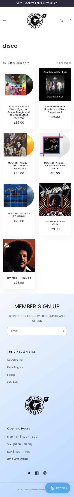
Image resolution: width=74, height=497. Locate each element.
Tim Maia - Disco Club (55, 223)
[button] (4, 21)
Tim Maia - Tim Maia (19, 277)
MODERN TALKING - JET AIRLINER (19, 215)
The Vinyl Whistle (31, 490)
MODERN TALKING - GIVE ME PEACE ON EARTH (55, 166)
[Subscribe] (63, 331)
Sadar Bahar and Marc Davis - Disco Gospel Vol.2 (55, 109)
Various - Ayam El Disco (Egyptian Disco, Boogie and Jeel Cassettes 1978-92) (19, 112)
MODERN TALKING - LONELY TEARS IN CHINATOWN (19, 166)
